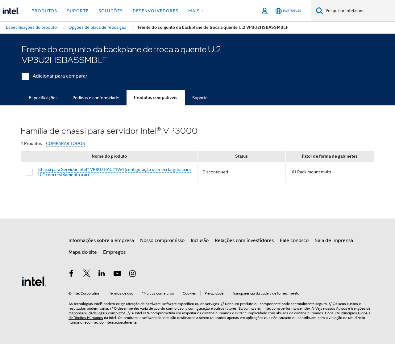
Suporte (200, 97)
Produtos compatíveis (155, 97)
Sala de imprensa (334, 240)
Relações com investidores (244, 240)
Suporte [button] (78, 11)
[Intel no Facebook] (71, 274)
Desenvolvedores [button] (155, 11)
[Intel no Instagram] (132, 274)
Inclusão (200, 240)
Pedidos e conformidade (96, 97)
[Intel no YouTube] (117, 274)
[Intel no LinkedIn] (102, 274)
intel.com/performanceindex (287, 308)
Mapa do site (83, 252)
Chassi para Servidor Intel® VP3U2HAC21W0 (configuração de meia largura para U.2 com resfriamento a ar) (114, 172)
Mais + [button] (196, 11)
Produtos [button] (44, 11)
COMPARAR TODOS (65, 143)
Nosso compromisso (162, 240)
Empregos (114, 252)
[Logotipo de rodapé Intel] (34, 281)
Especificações (43, 97)
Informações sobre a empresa (101, 240)
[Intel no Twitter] (86, 274)
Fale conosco (294, 240)
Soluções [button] (110, 11)
